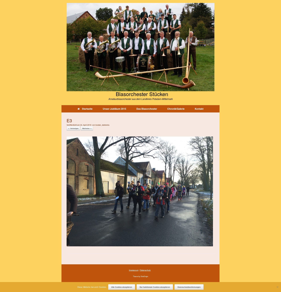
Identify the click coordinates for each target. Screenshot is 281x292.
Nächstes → (86, 128)
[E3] (140, 245)
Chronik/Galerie (176, 108)
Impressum (133, 270)
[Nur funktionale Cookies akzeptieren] (277, 287)
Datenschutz (145, 270)
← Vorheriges (73, 128)
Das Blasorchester (146, 108)
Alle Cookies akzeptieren (121, 287)
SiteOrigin (144, 276)
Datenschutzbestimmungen (189, 287)
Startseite (87, 108)
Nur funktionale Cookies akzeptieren (155, 287)
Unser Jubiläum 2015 (114, 108)
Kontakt (199, 108)
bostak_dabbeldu (102, 125)
